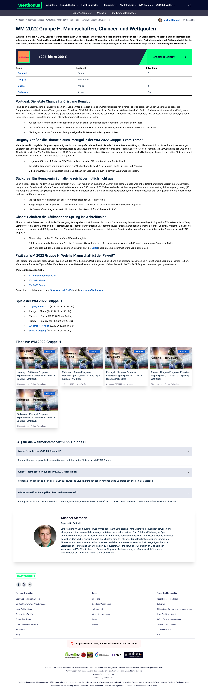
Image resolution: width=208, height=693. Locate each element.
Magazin (101, 13)
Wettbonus (20, 19)
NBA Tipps (20, 629)
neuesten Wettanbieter (92, 290)
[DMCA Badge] (72, 655)
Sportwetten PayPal (24, 614)
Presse (95, 624)
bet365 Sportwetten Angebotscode (31, 604)
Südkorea (23, 92)
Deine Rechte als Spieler (167, 614)
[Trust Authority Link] (102, 655)
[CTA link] (24, 57)
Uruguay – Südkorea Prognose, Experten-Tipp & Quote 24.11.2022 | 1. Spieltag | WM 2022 (36, 376)
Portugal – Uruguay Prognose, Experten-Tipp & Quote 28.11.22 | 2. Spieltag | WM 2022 (124, 376)
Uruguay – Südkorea (39, 306)
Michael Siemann (172, 20)
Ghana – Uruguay (37, 330)
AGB (159, 634)
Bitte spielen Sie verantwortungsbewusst (174, 609)
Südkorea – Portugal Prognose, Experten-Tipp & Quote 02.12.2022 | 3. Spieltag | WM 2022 (36, 417)
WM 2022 (50, 19)
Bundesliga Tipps (23, 619)
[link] (58, 57)
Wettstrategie (127, 5)
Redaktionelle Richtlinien (167, 599)
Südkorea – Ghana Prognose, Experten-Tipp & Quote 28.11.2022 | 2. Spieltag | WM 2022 (81, 376)
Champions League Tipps (27, 624)
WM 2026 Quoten (37, 285)
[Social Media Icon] (18, 584)
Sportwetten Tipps (36, 19)
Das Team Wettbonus (101, 604)
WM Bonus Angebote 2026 (42, 275)
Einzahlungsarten (89, 5)
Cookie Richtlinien (164, 629)
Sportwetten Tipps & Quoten (28, 599)
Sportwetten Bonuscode (123, 13)
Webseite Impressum (101, 614)
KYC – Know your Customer (169, 619)
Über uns (96, 599)
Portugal (22, 73)
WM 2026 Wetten (164, 5)
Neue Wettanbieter (81, 13)
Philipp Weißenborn (38, 384)
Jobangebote (98, 609)
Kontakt (95, 619)
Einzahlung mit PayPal (61, 290)
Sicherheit (161, 604)
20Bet (95, 248)
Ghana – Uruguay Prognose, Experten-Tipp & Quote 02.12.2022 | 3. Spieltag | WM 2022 (170, 376)
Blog (18, 634)
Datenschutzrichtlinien (166, 624)
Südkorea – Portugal (39, 326)
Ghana (21, 86)
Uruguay (22, 79)
